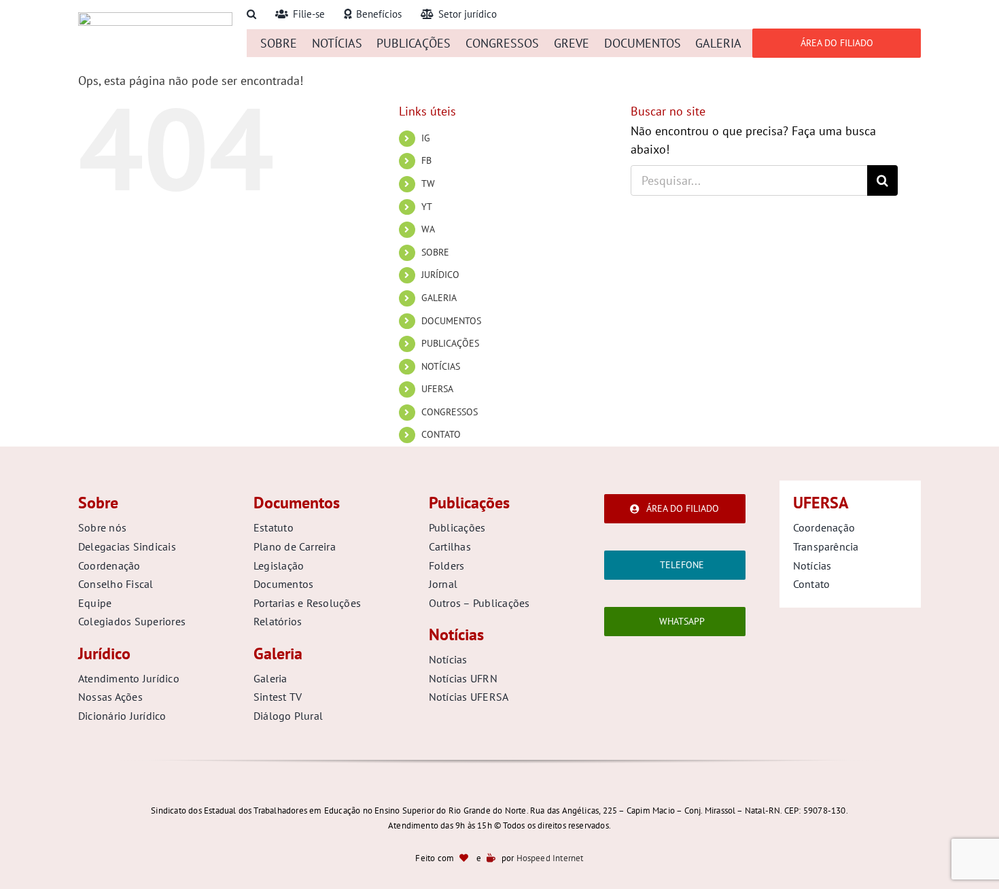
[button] (251, 14)
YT (426, 207)
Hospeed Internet (550, 858)
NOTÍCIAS (440, 366)
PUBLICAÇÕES (450, 343)
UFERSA (437, 389)
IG (425, 138)
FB (426, 160)
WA (428, 229)
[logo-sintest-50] (155, 18)
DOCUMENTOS (451, 321)
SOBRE (435, 252)
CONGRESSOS (449, 412)
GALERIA (439, 298)
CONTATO (441, 434)
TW (428, 183)
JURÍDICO (440, 274)
